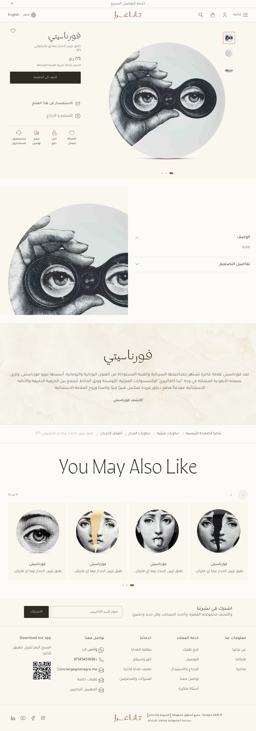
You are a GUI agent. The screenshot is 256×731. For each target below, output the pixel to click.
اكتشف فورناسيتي (128, 401)
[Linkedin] (13, 718)
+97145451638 (85, 660)
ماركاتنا (241, 660)
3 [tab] (123, 585)
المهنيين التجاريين (83, 690)
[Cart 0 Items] (213, 15)
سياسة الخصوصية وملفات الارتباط (169, 720)
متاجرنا (241, 670)
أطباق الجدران (111, 434)
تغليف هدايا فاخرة (138, 670)
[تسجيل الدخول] (225, 15)
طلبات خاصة (87, 680)
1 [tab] (132, 585)
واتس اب (89, 650)
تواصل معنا (189, 679)
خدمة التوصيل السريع (128, 4)
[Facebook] (33, 718)
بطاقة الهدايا (141, 650)
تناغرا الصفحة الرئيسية (203, 434)
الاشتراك (36, 612)
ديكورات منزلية (168, 434)
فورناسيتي (64, 35)
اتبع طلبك (190, 650)
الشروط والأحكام (159, 715)
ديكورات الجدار (139, 434)
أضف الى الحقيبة (45, 77)
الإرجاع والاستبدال (184, 670)
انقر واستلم (142, 660)
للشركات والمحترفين (136, 679)
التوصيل (192, 660)
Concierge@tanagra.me (77, 670)
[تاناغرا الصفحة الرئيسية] (128, 14)
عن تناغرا (239, 650)
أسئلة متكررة (188, 689)
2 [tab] (127, 585)
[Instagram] (43, 718)
